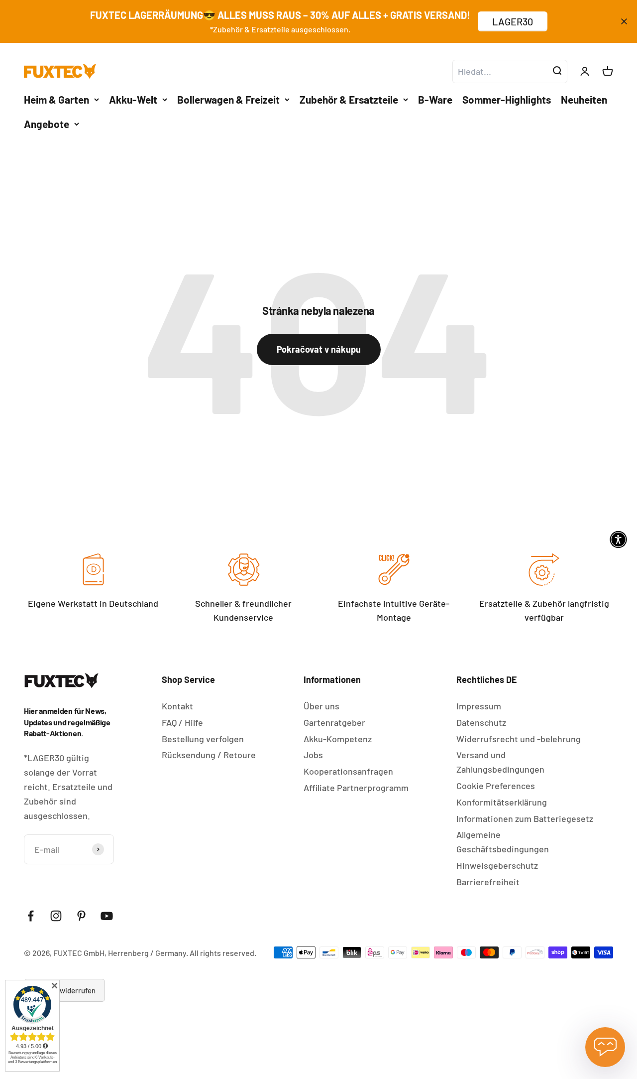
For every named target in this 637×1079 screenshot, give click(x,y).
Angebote (46, 124)
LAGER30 (512, 21)
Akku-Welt (133, 99)
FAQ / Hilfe (182, 722)
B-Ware (435, 99)
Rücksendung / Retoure (209, 754)
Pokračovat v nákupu (319, 349)
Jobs (313, 754)
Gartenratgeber (334, 722)
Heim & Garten (56, 99)
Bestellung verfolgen (203, 738)
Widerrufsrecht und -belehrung (518, 738)
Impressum (478, 705)
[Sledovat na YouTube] (106, 916)
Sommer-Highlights (506, 99)
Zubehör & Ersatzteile (349, 99)
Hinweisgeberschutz (497, 865)
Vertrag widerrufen (64, 990)
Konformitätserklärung (501, 802)
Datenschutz (481, 722)
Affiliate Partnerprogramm (356, 787)
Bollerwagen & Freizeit (228, 99)
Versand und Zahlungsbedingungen (500, 762)
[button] (618, 539)
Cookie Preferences (495, 785)
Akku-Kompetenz (338, 738)
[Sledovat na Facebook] (30, 916)
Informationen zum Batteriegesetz (524, 818)
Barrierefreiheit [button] (488, 881)
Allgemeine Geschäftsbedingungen (502, 841)
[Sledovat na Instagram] (56, 916)
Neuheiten (584, 99)
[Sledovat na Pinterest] (81, 916)
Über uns (321, 705)
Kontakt (177, 705)
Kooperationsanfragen (348, 771)
